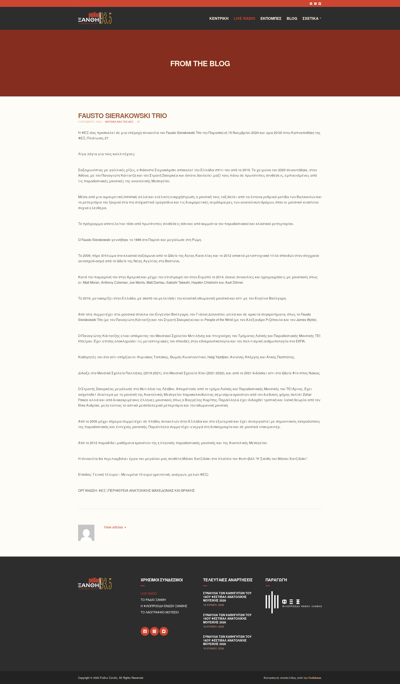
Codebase (314, 678)
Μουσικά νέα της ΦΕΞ (119, 121)
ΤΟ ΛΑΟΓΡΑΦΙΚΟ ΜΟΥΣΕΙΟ (160, 612)
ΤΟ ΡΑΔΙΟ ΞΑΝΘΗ (153, 600)
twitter (319, 3)
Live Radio (244, 18)
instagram (315, 3)
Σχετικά (310, 18)
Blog (292, 18)
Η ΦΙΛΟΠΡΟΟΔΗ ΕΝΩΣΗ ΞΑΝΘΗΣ (164, 606)
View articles (114, 527)
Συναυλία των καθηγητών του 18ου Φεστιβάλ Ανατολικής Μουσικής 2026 (227, 596)
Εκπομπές (270, 18)
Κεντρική (219, 18)
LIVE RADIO (149, 593)
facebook (311, 3)
